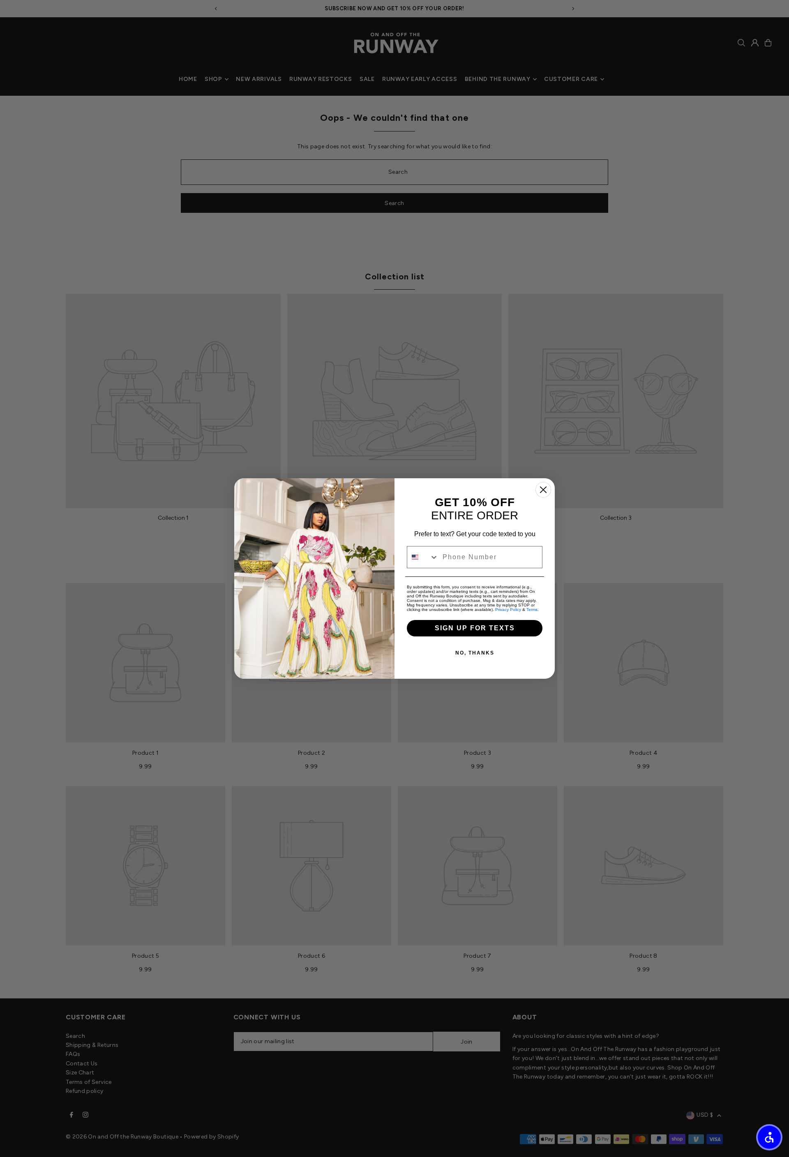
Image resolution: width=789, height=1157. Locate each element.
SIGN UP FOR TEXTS (475, 628)
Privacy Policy (508, 609)
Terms (532, 609)
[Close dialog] (543, 489)
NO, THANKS (474, 653)
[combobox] (422, 557)
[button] (769, 1137)
